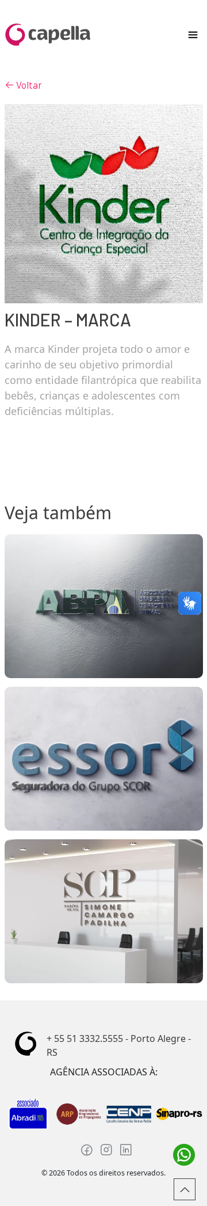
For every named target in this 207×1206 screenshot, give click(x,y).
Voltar (28, 84)
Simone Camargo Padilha (103, 911)
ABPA (103, 606)
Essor (104, 758)
